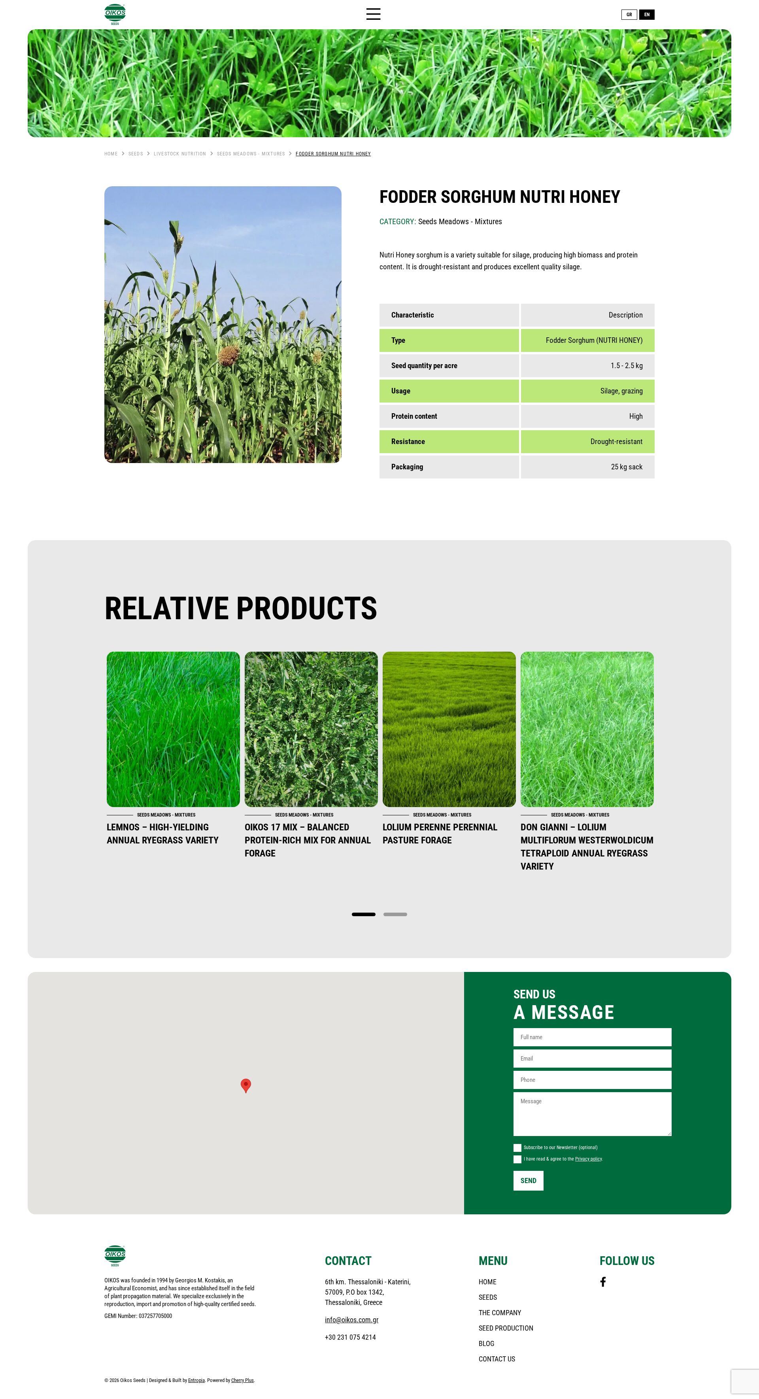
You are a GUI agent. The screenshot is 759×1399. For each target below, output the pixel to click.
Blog (487, 1343)
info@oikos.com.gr (351, 1320)
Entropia (196, 1380)
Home (111, 154)
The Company (500, 1312)
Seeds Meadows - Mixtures (251, 154)
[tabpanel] (173, 749)
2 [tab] (395, 914)
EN (646, 14)
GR (629, 14)
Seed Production (506, 1328)
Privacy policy (588, 1159)
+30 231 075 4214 (350, 1337)
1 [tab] (364, 914)
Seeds (135, 154)
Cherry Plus (242, 1380)
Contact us (497, 1359)
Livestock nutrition (180, 154)
